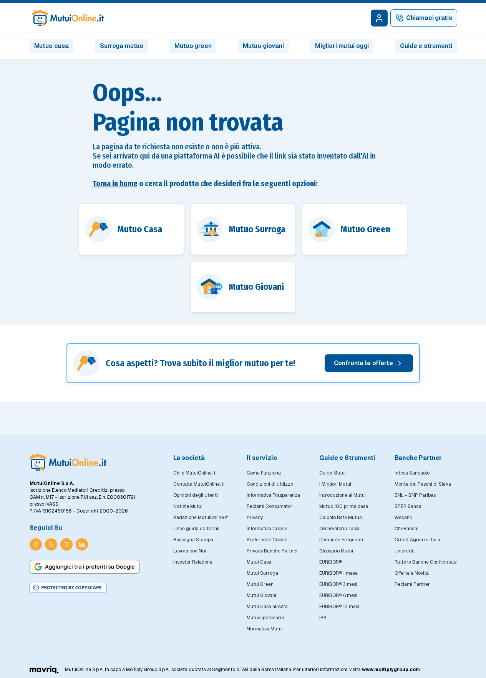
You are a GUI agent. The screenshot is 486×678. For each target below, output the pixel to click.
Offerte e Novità (412, 573)
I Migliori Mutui (335, 484)
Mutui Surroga (262, 573)
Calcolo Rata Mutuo (340, 517)
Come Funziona (264, 473)
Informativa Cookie (267, 529)
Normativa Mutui (265, 629)
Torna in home (115, 183)
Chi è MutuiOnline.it (194, 473)
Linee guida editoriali (196, 529)
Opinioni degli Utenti (195, 495)
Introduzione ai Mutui (342, 495)
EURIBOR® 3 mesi (338, 584)
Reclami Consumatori (270, 506)
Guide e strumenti (426, 46)
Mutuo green (192, 46)
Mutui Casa (259, 562)
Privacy (255, 517)
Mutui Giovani (261, 595)
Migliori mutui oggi (342, 46)
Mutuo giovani (263, 46)
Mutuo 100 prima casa (343, 506)
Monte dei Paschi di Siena (423, 484)
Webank (403, 517)
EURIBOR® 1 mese (338, 573)
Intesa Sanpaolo (412, 473)
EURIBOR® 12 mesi (339, 607)
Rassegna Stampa (193, 540)
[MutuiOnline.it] (68, 462)
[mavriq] (44, 669)
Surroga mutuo (121, 46)
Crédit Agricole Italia (417, 540)
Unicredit (405, 551)
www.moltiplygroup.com (391, 669)
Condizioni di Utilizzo (270, 484)
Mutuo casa (51, 46)
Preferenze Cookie (267, 540)
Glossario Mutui (336, 551)
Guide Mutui (332, 473)
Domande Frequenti (341, 540)
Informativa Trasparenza (273, 495)
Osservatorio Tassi (339, 529)
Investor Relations (192, 562)
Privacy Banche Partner (272, 551)
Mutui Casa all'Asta (267, 607)
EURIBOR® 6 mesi (338, 595)
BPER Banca (408, 506)
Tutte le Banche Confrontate (426, 562)
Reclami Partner (412, 584)
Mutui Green (260, 584)
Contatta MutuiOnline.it (198, 484)
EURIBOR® (330, 562)
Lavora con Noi (189, 551)
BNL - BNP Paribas (415, 495)
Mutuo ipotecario (265, 618)
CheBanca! (406, 529)
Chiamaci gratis (429, 18)
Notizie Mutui (187, 506)
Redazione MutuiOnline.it (200, 517)
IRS (323, 618)
